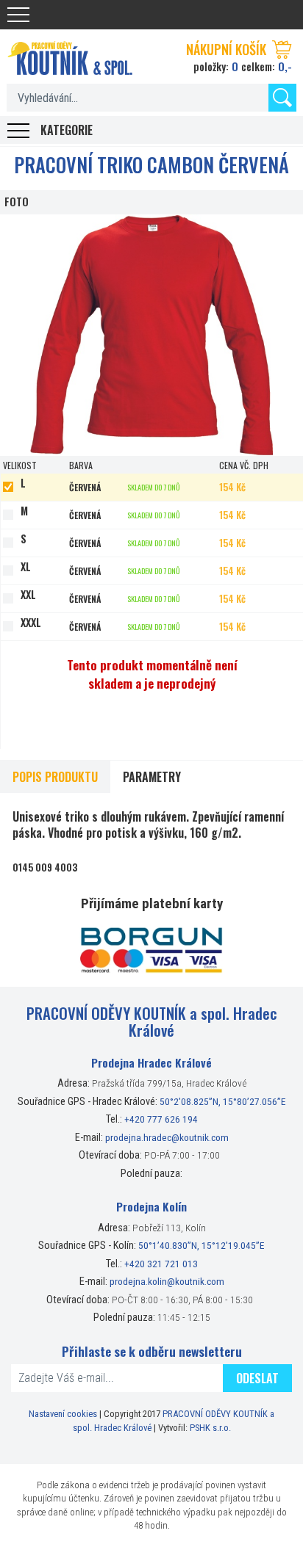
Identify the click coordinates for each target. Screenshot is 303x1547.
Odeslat (257, 1378)
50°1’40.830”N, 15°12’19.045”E (201, 1245)
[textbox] (151, 98)
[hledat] (282, 98)
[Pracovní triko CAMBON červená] (151, 335)
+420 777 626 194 (161, 1119)
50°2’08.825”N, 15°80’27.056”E (223, 1101)
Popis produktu (55, 777)
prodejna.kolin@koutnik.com (167, 1281)
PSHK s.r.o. (210, 1427)
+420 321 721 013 (161, 1263)
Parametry (152, 777)
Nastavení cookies (63, 1413)
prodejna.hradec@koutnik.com (167, 1137)
